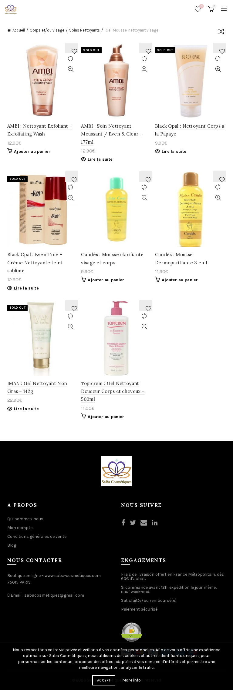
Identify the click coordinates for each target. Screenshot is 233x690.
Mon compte (19, 527)
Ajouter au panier (32, 151)
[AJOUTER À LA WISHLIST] (71, 48)
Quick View (70, 69)
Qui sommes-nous (25, 518)
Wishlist (201, 6)
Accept (103, 680)
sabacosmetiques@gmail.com (54, 595)
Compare (70, 58)
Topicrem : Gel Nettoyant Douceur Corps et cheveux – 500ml (113, 391)
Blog (11, 545)
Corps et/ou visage (47, 30)
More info (131, 680)
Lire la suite (100, 159)
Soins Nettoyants (84, 30)
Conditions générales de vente (36, 536)
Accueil (18, 30)
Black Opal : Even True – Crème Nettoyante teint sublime (35, 262)
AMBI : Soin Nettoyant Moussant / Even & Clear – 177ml (112, 134)
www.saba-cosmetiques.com (73, 575)
